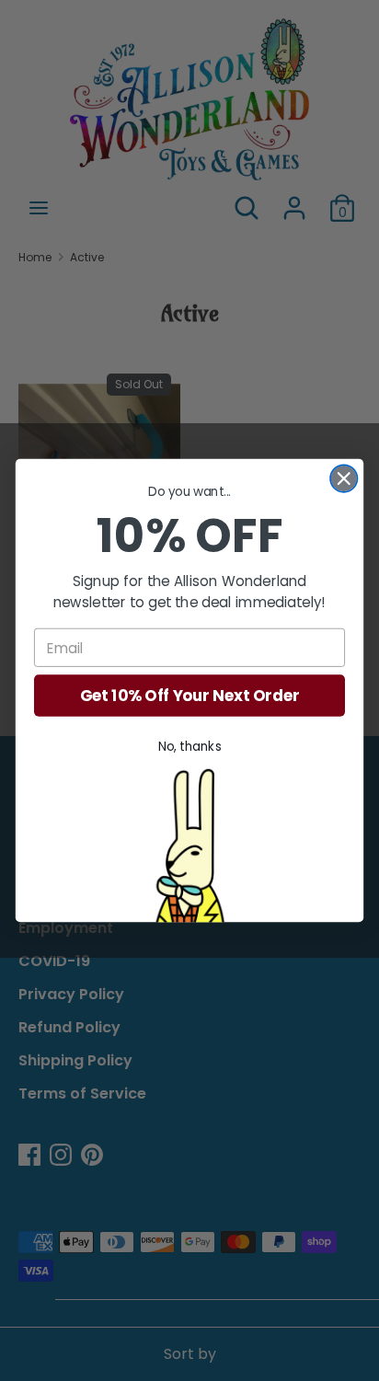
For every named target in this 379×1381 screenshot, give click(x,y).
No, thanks (190, 745)
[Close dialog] (343, 479)
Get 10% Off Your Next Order (190, 696)
